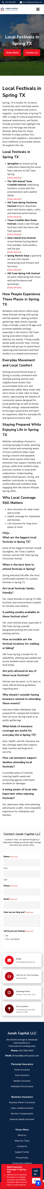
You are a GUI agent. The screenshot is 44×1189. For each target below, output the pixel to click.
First (5, 868)
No (7, 935)
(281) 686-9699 (10, 2)
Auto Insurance (22, 1075)
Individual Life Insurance (22, 1086)
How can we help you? (18, 912)
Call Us (36, 1172)
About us (22, 1135)
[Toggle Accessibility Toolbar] (38, 1183)
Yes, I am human (13, 939)
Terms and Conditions (22, 1163)
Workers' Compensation (22, 1113)
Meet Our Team (22, 1140)
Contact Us (32, 52)
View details (14, 177)
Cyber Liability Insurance (22, 1108)
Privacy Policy (22, 1157)
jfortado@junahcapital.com (32, 2)
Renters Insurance (22, 1080)
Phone (11, 885)
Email (10, 899)
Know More (12, 52)
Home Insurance (22, 1069)
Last (5, 879)
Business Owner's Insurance (22, 1102)
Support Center (22, 1152)
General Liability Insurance (22, 1119)
